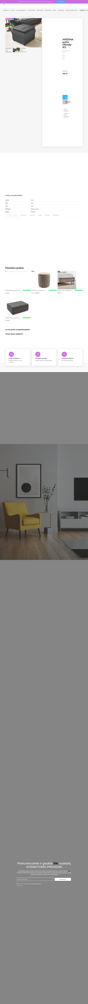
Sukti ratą (34, 513)
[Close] (65, 487)
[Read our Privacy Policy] (43, 507)
